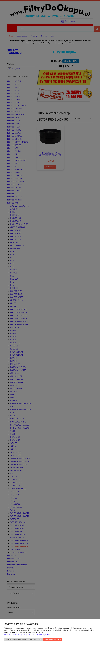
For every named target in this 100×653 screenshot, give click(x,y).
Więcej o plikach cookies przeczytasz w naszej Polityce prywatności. (27, 635)
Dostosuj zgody (35, 639)
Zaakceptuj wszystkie (53, 639)
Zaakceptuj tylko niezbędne (15, 639)
